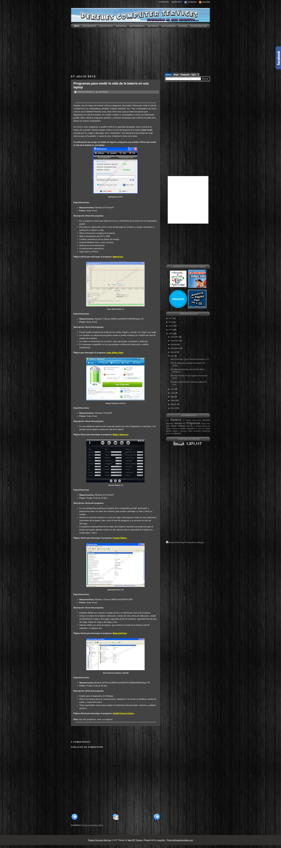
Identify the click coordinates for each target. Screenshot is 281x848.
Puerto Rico (205, 423)
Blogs (176, 74)
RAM (168, 426)
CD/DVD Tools (106, 26)
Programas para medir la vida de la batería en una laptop (111, 85)
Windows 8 (190, 426)
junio (173, 389)
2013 (171, 329)
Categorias (185, 74)
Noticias (183, 26)
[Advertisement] (140, 48)
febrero (174, 404)
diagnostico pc (192, 428)
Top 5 (193, 74)
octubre (174, 344)
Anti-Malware (89, 26)
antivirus (198, 426)
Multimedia (153, 26)
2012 (171, 333)
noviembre (175, 340)
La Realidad (187, 420)
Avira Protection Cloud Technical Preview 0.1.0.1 (190, 359)
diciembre (175, 336)
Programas (193, 423)
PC (184, 423)
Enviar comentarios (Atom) (92, 825)
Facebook (192, 2)
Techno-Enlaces (198, 26)
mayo (173, 392)
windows (177, 433)
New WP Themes (135, 840)
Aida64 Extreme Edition (123, 713)
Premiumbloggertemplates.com (180, 840)
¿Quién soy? (176, 2)
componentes (175, 428)
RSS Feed (206, 2)
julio (173, 355)
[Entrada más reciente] (74, 820)
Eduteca (176, 419)
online (190, 431)
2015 (171, 322)
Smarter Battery (120, 538)
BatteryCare (118, 257)
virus (171, 433)
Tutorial (174, 426)
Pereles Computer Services (99, 840)
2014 (171, 325)
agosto (174, 352)
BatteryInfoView (120, 633)
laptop (168, 430)
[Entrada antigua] (156, 820)
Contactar (164, 2)
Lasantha (161, 840)
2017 (171, 318)
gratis (208, 428)
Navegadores (168, 26)
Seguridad (121, 26)
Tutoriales (181, 426)
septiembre (175, 348)
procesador (197, 431)
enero (173, 408)
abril (173, 396)
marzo (173, 400)
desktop (183, 428)
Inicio (76, 26)
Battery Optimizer (120, 434)
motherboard (183, 431)
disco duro (201, 428)
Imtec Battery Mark (115, 353)
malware (175, 431)
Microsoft (206, 420)
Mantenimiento (137, 26)
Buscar (169, 74)
